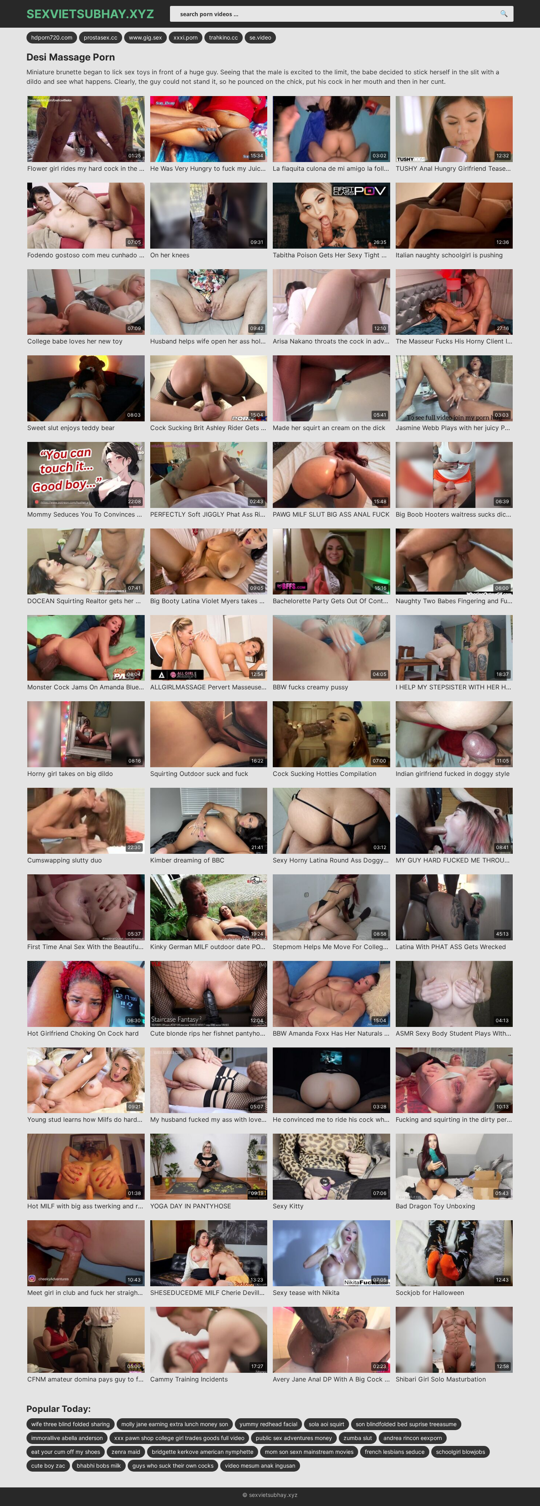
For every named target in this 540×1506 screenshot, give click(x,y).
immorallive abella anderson (67, 1437)
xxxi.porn (186, 37)
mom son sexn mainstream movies (309, 1451)
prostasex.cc (100, 37)
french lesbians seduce (395, 1451)
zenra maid (125, 1451)
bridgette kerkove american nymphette (202, 1451)
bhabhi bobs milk (99, 1465)
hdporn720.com (51, 37)
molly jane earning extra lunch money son (174, 1424)
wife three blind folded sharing (70, 1424)
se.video (260, 37)
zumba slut (358, 1437)
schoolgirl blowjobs (460, 1451)
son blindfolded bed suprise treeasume (406, 1424)
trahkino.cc (223, 37)
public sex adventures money (294, 1437)
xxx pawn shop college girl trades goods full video (179, 1437)
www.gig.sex (145, 37)
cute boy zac (48, 1465)
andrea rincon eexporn (412, 1437)
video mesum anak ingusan (260, 1465)
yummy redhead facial (268, 1424)
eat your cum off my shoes (65, 1451)
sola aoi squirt (326, 1424)
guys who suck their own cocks (172, 1465)
